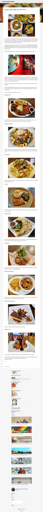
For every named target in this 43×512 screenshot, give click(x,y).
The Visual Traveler (8, 1)
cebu (5, 359)
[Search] (15, 1)
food (8, 359)
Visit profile (17, 490)
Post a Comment (7, 366)
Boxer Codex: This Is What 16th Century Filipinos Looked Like (19, 484)
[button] (5, 12)
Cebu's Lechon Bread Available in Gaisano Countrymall (18, 474)
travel (10, 359)
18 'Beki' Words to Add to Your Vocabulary (17, 433)
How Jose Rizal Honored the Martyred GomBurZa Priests (19, 464)
